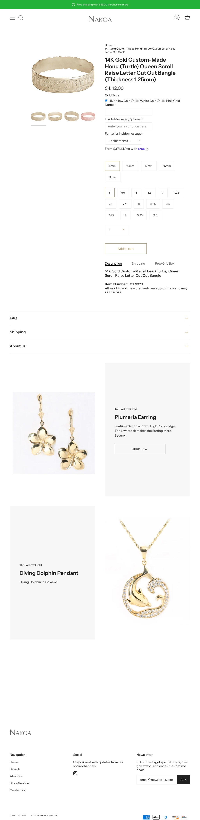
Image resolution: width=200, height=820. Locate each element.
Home (108, 45)
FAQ (13, 318)
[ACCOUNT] (177, 17)
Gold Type (112, 95)
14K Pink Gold (170, 101)
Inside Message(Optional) (124, 119)
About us (17, 346)
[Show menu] (13, 17)
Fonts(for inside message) (124, 133)
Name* (110, 105)
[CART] (187, 17)
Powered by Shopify (44, 815)
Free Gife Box (164, 263)
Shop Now (140, 448)
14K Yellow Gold (119, 101)
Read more (113, 292)
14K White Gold (145, 101)
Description (113, 263)
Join (183, 779)
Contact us (18, 790)
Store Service (19, 783)
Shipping (138, 263)
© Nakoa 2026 (18, 815)
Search (15, 769)
